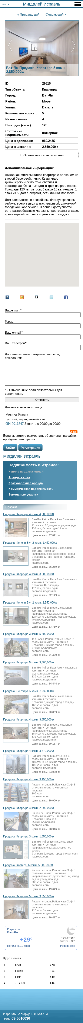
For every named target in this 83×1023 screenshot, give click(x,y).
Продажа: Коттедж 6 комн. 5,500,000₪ (28, 865)
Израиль (13, 929)
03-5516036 (20, 1018)
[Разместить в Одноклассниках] (22, 297)
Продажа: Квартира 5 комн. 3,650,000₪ (28, 896)
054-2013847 (15, 423)
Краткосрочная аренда (26, 483)
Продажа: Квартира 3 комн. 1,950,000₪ (28, 836)
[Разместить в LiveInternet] (36, 297)
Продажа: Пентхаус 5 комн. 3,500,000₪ (28, 691)
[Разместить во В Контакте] (7, 297)
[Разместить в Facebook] (66, 297)
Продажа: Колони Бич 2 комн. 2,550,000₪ (30, 602)
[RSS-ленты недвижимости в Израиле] (73, 431)
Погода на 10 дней (18, 945)
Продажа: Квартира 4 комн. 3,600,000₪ (28, 574)
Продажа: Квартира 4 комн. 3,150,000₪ (28, 779)
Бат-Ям (12, 932)
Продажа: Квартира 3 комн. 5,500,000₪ (28, 634)
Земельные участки (23, 494)
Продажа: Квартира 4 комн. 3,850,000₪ (28, 719)
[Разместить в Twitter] (51, 297)
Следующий (54, 14)
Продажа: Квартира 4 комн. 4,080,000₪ (28, 514)
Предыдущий (29, 14)
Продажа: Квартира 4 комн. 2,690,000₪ (28, 808)
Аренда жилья (19, 477)
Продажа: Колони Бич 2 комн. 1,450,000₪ (30, 542)
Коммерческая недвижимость (31, 488)
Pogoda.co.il (67, 945)
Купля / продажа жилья (26, 471)
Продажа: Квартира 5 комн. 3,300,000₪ (28, 662)
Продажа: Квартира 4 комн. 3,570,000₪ (28, 750)
